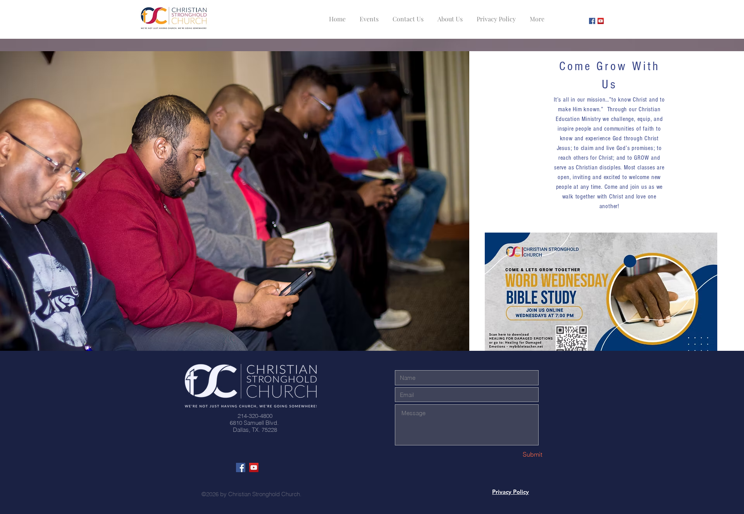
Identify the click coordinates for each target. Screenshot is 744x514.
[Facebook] (592, 21)
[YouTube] (601, 21)
